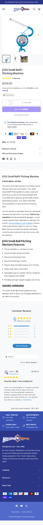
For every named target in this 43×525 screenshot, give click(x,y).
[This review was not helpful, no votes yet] (36, 408)
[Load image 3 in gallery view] (24, 59)
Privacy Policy (15, 512)
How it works (12, 127)
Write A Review (22, 346)
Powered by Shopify (28, 517)
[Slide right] (38, 34)
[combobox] (29, 362)
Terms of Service (27, 512)
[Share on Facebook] (3, 159)
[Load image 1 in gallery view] (6, 59)
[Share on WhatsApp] (11, 159)
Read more (27, 400)
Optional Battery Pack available (21, 223)
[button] (3, 9)
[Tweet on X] (7, 159)
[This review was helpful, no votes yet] (32, 408)
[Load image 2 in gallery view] (15, 59)
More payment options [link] (21, 115)
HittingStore (17, 517)
